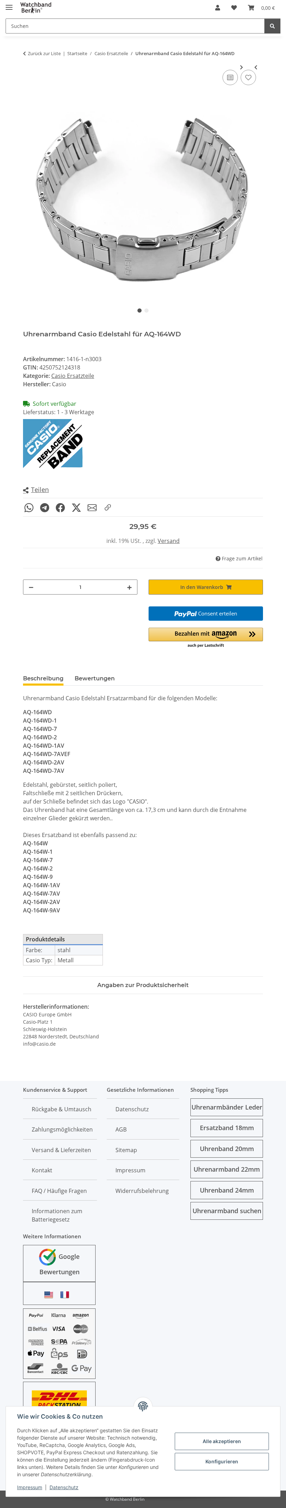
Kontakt (42, 1170)
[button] (218, 8)
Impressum (29, 1487)
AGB (121, 1129)
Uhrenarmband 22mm (227, 1169)
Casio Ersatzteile (72, 376)
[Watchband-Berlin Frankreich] (66, 1294)
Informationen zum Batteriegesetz (57, 1215)
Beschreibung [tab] (43, 678)
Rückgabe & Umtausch (61, 1109)
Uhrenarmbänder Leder (226, 1107)
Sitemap (126, 1150)
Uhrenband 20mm (227, 1148)
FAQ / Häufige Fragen (59, 1191)
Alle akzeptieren (222, 1441)
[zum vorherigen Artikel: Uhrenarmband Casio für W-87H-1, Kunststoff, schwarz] (256, 67)
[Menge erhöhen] (129, 587)
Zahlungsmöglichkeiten (62, 1129)
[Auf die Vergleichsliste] (230, 77)
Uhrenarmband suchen (227, 1211)
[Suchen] (272, 25)
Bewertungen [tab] (95, 678)
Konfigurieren (221, 1461)
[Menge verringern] (31, 587)
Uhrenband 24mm (227, 1190)
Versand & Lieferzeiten (61, 1150)
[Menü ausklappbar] (9, 4)
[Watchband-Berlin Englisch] (50, 1294)
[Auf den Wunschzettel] (248, 77)
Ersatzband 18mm (227, 1127)
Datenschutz (64, 1487)
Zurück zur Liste (44, 53)
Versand (169, 541)
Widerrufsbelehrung (142, 1191)
